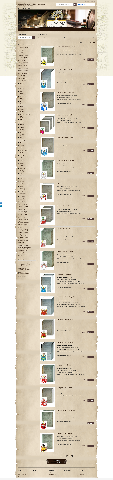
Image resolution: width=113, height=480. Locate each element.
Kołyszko (21, 180)
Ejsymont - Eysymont (22, 65)
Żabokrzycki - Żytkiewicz (23, 253)
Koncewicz (22, 191)
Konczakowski (23, 193)
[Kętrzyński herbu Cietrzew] (47, 419)
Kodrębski (22, 170)
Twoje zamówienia (52, 472)
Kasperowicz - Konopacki (23, 81)
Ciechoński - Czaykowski (23, 55)
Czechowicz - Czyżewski (23, 57)
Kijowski (21, 117)
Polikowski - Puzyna (22, 227)
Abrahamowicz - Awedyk (23, 47)
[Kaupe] (47, 192)
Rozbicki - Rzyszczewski (23, 230)
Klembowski (22, 129)
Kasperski (22, 85)
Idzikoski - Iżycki (21, 75)
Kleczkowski (22, 126)
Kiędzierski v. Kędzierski (25, 114)
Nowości (20, 255)
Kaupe (21, 91)
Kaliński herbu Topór (23, 276)
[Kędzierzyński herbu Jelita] (47, 306)
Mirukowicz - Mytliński (23, 219)
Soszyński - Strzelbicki (22, 235)
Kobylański (22, 153)
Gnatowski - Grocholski (23, 70)
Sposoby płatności (21, 476)
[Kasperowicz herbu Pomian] (47, 56)
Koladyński (22, 173)
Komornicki (22, 183)
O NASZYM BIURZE (59, 30)
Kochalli (21, 160)
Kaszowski (22, 86)
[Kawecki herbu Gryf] (47, 238)
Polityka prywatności (22, 474)
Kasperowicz (22, 83)
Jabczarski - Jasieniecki (23, 76)
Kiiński (21, 116)
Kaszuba (21, 90)
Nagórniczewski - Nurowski (24, 221)
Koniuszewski (22, 201)
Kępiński (21, 96)
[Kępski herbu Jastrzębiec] (47, 351)
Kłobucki (21, 142)
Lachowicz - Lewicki (22, 209)
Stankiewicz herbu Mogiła (24, 263)
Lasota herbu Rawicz (23, 267)
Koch (21, 158)
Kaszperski (22, 88)
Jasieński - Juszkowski (22, 78)
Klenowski (22, 131)
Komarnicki (22, 181)
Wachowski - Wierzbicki (23, 245)
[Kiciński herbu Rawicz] (47, 442)
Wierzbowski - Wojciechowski (24, 247)
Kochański (22, 163)
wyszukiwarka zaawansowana (30, 39)
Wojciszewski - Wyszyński (23, 248)
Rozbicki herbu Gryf (22, 272)
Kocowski (22, 167)
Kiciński (21, 104)
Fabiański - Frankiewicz (23, 67)
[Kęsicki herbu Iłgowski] (47, 374)
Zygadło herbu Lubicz (23, 268)
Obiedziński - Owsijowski (23, 222)
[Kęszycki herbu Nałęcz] (47, 397)
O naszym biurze (83, 472)
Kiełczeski (22, 108)
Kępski (21, 98)
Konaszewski (22, 189)
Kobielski (21, 152)
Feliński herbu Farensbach (24, 274)
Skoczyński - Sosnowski (23, 234)
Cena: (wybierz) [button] (70, 37)
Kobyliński (22, 155)
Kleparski (22, 134)
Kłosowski (22, 145)
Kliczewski (22, 135)
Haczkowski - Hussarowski (23, 73)
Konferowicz (22, 199)
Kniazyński (22, 149)
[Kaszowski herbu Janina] (47, 124)
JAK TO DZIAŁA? (48, 30)
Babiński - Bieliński (22, 49)
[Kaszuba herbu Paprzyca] (47, 169)
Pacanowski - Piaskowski (23, 224)
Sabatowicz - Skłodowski (23, 232)
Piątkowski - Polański (22, 226)
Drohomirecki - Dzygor (23, 63)
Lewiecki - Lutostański (22, 211)
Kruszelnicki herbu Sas (23, 265)
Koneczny (22, 198)
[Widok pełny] (94, 42)
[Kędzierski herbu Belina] (47, 283)
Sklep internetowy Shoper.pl (56, 479)
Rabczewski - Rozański (23, 229)
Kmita (21, 147)
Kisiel (21, 119)
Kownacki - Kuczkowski (23, 206)
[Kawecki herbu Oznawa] (47, 260)
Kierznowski (22, 113)
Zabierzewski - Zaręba (23, 250)
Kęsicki (21, 99)
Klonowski (22, 139)
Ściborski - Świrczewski (23, 239)
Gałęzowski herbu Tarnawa (24, 273)
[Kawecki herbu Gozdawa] (47, 215)
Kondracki (22, 194)
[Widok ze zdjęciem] (91, 42)
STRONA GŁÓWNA (37, 30)
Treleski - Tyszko (21, 242)
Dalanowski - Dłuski (22, 60)
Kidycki (21, 106)
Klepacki (21, 132)
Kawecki (21, 93)
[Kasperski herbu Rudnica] (47, 101)
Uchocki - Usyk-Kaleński (23, 244)
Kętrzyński (22, 103)
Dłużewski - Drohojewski (23, 62)
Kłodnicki (22, 144)
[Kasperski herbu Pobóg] (47, 79)
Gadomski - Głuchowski (23, 68)
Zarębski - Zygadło (22, 252)
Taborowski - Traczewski (23, 240)
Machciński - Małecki (22, 214)
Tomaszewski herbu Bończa (24, 271)
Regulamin (20, 472)
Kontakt (81, 476)
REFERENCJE (69, 30)
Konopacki (22, 203)
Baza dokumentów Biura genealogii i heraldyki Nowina (32, 5)
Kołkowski (22, 176)
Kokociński (22, 171)
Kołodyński (22, 178)
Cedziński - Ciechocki (22, 54)
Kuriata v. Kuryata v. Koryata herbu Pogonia (27, 261)
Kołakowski (22, 175)
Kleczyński (22, 127)
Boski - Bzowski (21, 52)
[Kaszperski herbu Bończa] (47, 147)
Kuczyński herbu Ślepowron (24, 264)
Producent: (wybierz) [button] (42, 37)
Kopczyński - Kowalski (22, 204)
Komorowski (22, 185)
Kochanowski (22, 162)
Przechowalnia (51, 476)
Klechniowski (22, 124)
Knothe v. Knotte (23, 150)
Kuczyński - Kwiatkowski (23, 207)
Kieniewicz (22, 111)
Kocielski (21, 165)
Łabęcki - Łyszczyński (22, 212)
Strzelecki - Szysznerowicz (23, 237)
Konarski (21, 186)
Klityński (21, 137)
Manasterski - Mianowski (23, 216)
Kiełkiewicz (22, 109)
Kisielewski (22, 121)
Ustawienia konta (52, 474)
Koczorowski (22, 168)
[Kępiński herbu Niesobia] (47, 329)
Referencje (82, 474)
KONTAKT (77, 30)
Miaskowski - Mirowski (23, 217)
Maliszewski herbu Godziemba (25, 269)
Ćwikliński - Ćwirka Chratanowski (25, 58)
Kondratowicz (23, 196)
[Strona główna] (19, 8)
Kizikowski (22, 122)
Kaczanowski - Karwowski (23, 80)
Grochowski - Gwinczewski (23, 72)
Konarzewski (22, 188)
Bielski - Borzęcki (21, 50)
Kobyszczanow (23, 157)
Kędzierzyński (23, 95)
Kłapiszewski (22, 140)
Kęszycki (21, 101)
